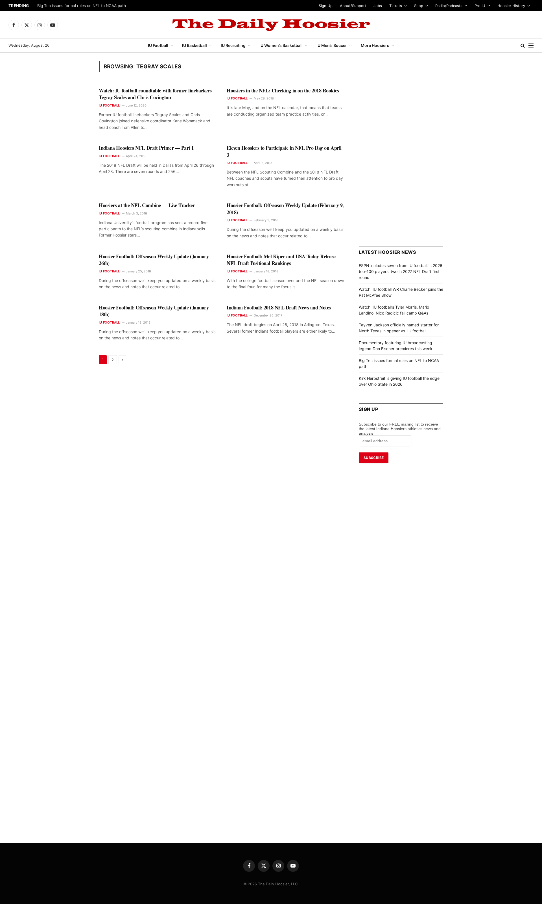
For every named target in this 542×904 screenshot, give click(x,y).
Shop (418, 5)
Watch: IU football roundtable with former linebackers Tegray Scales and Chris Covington (155, 94)
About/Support (353, 5)
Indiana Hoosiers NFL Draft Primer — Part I (146, 147)
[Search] (522, 45)
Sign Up (326, 5)
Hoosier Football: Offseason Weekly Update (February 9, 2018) (285, 209)
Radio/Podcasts (448, 5)
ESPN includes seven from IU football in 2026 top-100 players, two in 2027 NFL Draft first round (400, 271)
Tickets (395, 5)
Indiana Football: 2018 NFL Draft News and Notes (279, 307)
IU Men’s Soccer (331, 45)
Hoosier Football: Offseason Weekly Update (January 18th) (154, 311)
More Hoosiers (375, 45)
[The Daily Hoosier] (271, 25)
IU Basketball (194, 45)
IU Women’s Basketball (281, 45)
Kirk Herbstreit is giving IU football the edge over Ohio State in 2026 (99, 5)
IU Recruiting (233, 45)
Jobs (377, 5)
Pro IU (480, 5)
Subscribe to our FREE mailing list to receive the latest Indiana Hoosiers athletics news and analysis (400, 428)
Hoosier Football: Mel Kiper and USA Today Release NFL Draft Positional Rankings (281, 260)
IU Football (158, 45)
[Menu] (531, 45)
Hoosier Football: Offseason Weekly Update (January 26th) (154, 260)
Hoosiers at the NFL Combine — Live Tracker (147, 205)
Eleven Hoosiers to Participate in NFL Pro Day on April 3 (284, 151)
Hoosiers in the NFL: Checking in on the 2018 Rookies (283, 90)
